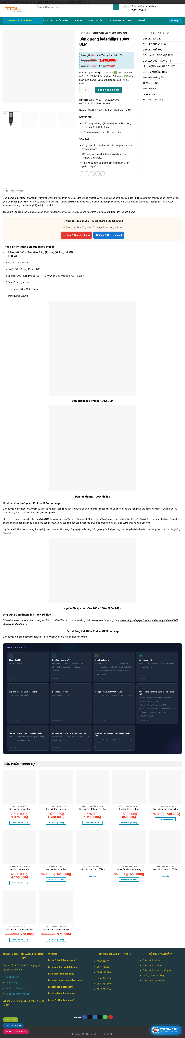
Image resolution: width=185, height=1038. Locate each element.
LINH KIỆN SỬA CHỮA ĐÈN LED (159, 66)
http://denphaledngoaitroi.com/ (65, 980)
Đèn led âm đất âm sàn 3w (165, 809)
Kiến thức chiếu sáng (153, 99)
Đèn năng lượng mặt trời (18, 993)
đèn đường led (108, 212)
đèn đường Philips (28, 636)
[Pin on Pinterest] (97, 173)
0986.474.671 (104, 961)
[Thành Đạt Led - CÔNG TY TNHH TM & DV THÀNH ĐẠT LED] (17, 10)
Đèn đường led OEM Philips (22, 201)
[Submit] (116, 7)
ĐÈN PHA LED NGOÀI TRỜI (156, 33)
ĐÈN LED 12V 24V (152, 38)
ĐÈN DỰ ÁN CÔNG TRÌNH (156, 72)
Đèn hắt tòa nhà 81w (19, 869)
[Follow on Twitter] (94, 1017)
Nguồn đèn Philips (12, 529)
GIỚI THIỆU (62, 20)
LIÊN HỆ (141, 20)
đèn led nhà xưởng (125, 212)
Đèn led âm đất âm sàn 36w (92, 809)
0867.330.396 (104, 966)
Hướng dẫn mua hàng (153, 975)
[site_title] (93, 1034)
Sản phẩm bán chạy (152, 94)
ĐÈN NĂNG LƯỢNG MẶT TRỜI (158, 55)
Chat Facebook (13, 1025)
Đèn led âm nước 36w (19, 809)
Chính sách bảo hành (153, 965)
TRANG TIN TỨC (94, 20)
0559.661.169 (104, 983)
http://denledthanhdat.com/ (63, 967)
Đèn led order (150, 88)
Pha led (96, 212)
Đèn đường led (10, 636)
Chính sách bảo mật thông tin (157, 970)
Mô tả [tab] (5, 191)
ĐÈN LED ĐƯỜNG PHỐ (154, 44)
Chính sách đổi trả (151, 960)
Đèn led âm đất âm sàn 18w (20, 929)
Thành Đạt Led (10, 212)
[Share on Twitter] (87, 173)
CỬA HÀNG (77, 20)
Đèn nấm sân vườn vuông (129, 869)
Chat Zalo (11, 1019)
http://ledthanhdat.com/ (61, 973)
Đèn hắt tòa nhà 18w (129, 809)
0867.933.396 (104, 978)
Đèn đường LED (14, 982)
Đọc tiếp (92, 876)
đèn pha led (62, 636)
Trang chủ (48, 20)
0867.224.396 (104, 972)
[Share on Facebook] (82, 173)
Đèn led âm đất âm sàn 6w (56, 929)
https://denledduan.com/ (61, 993)
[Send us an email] (100, 1017)
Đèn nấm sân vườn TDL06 (165, 869)
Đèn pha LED (12, 977)
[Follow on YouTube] (110, 1017)
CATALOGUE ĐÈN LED (120, 20)
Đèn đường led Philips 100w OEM (20, 198)
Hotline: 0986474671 (16, 1031)
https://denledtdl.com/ (60, 986)
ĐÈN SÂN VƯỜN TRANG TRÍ (157, 60)
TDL (112, 1034)
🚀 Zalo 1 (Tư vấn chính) (76, 235)
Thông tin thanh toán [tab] (19, 191)
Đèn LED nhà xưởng (15, 988)
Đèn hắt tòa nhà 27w (56, 809)
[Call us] (105, 1017)
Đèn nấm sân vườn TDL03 (93, 869)
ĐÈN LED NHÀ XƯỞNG (154, 49)
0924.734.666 (104, 989)
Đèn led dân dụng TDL (154, 77)
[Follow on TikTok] (89, 1017)
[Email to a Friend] (92, 173)
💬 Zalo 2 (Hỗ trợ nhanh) (109, 235)
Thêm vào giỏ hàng (109, 89)
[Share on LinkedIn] (102, 173)
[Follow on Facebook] (84, 1017)
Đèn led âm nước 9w (56, 869)
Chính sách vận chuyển (154, 980)
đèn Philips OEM (46, 636)
